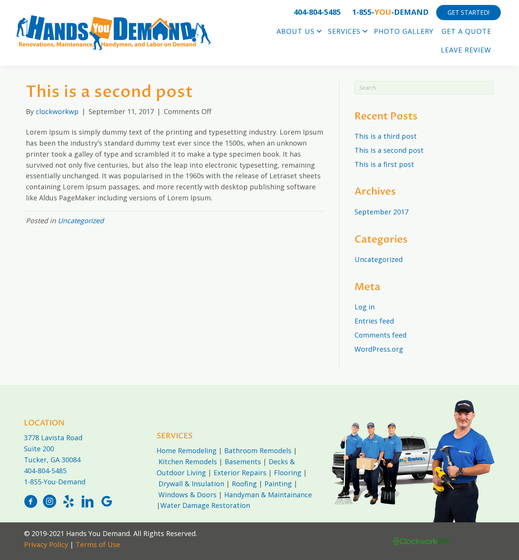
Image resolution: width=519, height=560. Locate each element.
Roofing (244, 483)
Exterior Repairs (240, 472)
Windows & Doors (187, 494)
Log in (364, 306)
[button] (319, 31)
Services (344, 31)
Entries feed (374, 320)
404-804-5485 (45, 470)
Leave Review (466, 49)
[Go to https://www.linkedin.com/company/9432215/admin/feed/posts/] (87, 502)
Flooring (287, 472)
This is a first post (384, 164)
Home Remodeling (187, 450)
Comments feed (380, 334)
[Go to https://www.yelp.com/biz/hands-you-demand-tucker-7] (68, 502)
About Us (296, 31)
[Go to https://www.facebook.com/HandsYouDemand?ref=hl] (30, 502)
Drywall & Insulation (191, 483)
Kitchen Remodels (187, 461)
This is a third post (385, 136)
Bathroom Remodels (257, 450)
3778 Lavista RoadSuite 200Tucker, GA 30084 (53, 448)
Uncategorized (81, 220)
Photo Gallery (404, 31)
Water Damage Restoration (205, 505)
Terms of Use (98, 544)
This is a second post (389, 150)
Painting (278, 483)
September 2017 (381, 211)
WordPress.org (378, 349)
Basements (243, 461)
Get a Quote (466, 31)
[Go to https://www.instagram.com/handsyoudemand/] (49, 502)
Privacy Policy (46, 544)
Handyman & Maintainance (268, 494)
